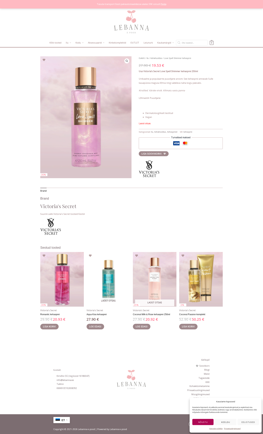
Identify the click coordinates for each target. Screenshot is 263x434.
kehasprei (188, 132)
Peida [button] (163, 4)
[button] (126, 60)
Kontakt (57, 370)
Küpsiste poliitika (216, 428)
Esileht (142, 58)
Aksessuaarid (95, 42)
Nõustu (203, 422)
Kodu (78, 42)
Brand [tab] (43, 190)
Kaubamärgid (164, 42)
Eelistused (248, 422)
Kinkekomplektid (117, 42)
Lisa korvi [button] (49, 326)
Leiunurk (148, 42)
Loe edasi (95, 326)
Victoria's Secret (48, 310)
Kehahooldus (156, 58)
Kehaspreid (172, 132)
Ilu (67, 42)
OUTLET (134, 42)
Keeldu (225, 422)
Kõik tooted (55, 42)
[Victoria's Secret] (149, 168)
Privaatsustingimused (232, 428)
